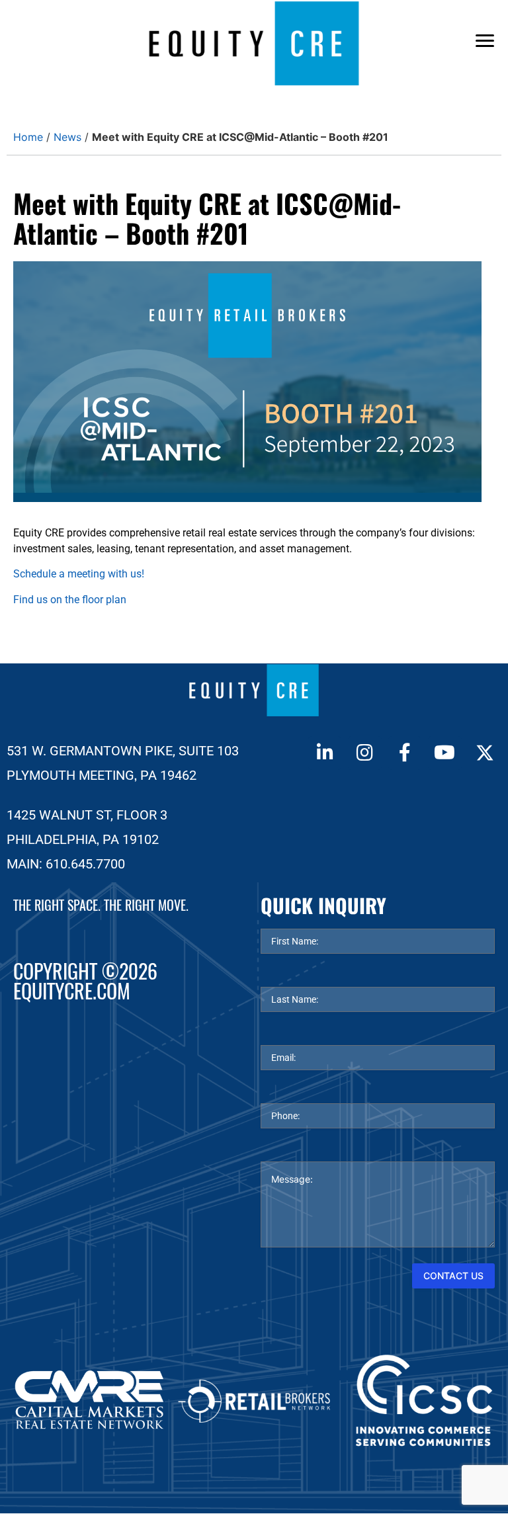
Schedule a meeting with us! (78, 574)
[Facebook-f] (404, 752)
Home (28, 137)
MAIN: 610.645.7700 (66, 864)
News (67, 137)
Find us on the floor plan (69, 599)
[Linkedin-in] (324, 752)
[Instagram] (364, 752)
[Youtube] (444, 752)
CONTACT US (453, 1275)
